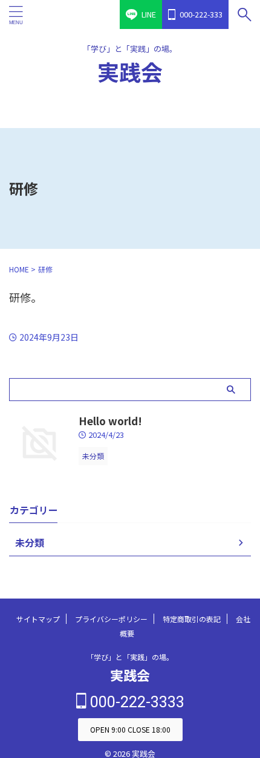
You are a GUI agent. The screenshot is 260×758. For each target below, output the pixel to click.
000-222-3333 (135, 689)
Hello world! (110, 408)
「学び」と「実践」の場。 (130, 644)
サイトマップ (38, 606)
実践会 (130, 71)
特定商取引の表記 (192, 606)
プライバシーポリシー (111, 606)
